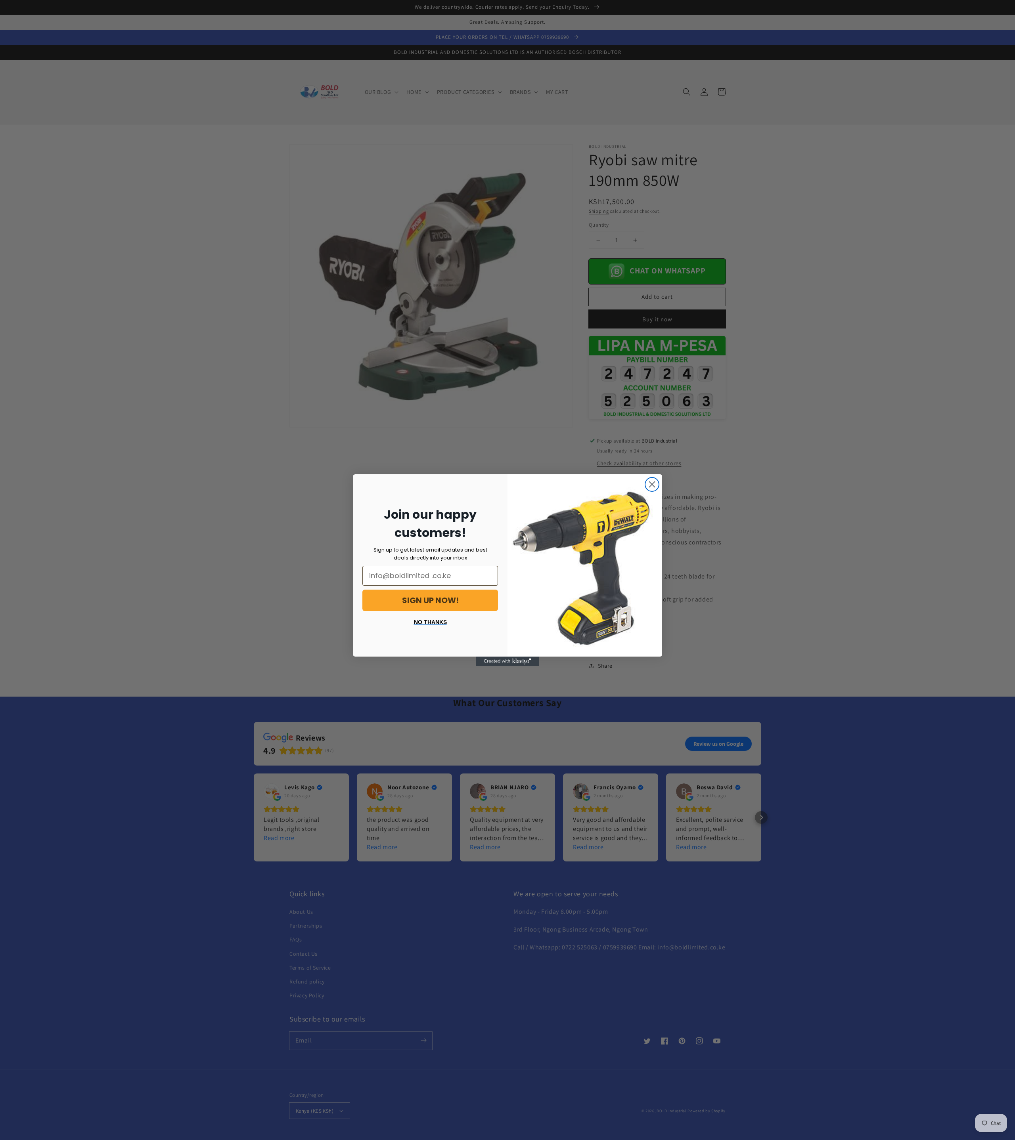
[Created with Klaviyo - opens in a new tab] (507, 661)
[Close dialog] (652, 484)
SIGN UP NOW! (430, 600)
